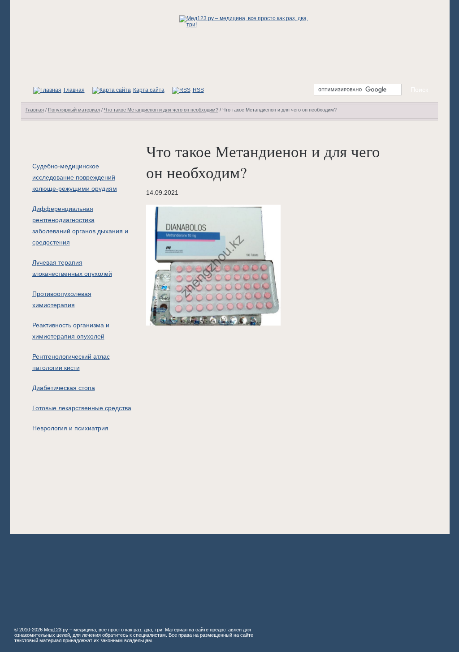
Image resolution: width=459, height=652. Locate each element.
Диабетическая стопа (63, 387)
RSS (198, 90)
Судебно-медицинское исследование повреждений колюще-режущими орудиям (74, 177)
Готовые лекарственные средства (81, 408)
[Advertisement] (276, 425)
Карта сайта (149, 90)
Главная (74, 90)
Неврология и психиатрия (70, 428)
